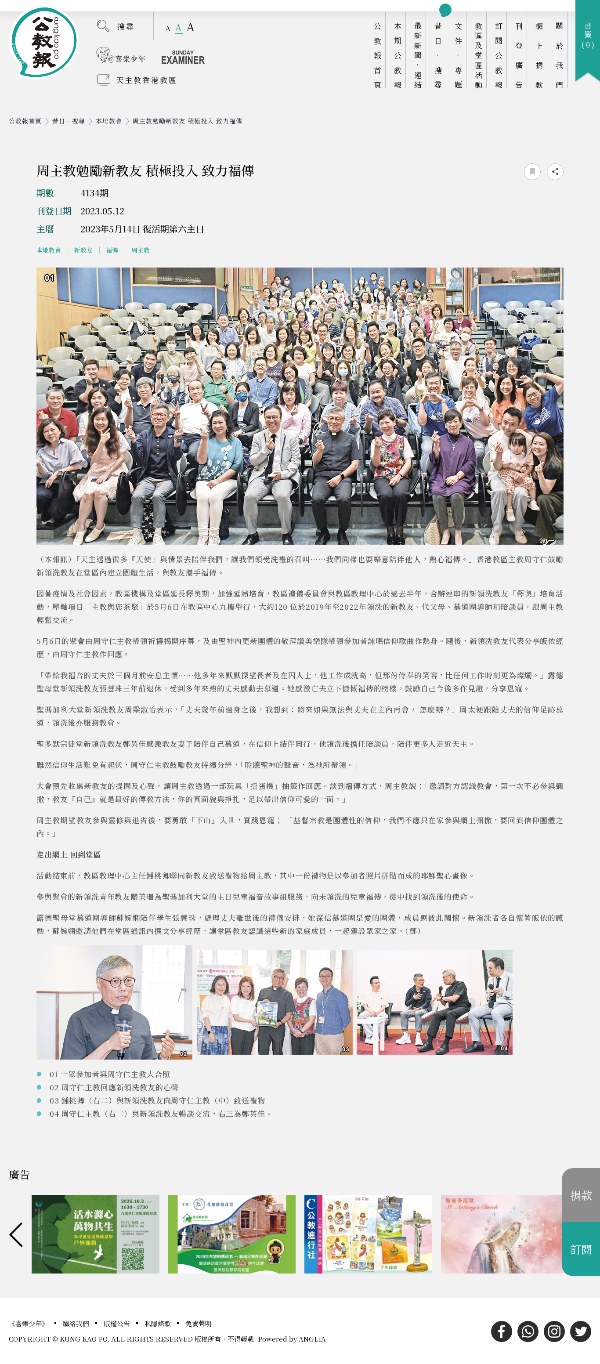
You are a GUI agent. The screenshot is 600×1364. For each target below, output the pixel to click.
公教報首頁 (377, 55)
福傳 (112, 250)
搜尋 (126, 26)
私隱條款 (159, 1323)
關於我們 (559, 55)
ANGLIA (312, 1338)
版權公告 (118, 1323)
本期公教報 (397, 55)
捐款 (581, 1195)
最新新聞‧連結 (417, 55)
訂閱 (581, 1249)
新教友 (83, 250)
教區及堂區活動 (478, 55)
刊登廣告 (518, 55)
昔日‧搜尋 (438, 55)
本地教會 (109, 120)
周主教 (140, 250)
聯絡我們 (77, 1323)
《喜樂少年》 (29, 1323)
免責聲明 (198, 1323)
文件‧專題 (458, 55)
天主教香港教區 (146, 79)
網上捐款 (539, 55)
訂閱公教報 (498, 55)
